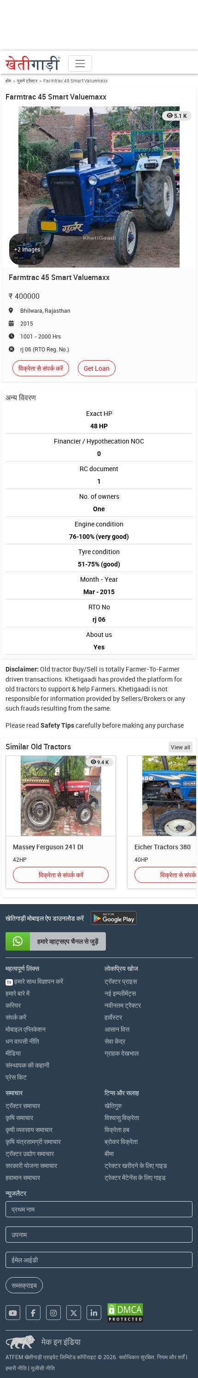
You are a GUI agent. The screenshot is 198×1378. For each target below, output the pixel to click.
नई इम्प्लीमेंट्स (120, 993)
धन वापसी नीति (22, 1041)
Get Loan (97, 368)
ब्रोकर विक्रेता (121, 1141)
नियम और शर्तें (171, 1356)
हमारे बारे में (17, 993)
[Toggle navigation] (80, 63)
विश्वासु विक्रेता (122, 1117)
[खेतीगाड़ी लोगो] (33, 63)
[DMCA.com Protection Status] (125, 1312)
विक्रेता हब (117, 1129)
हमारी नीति (16, 1368)
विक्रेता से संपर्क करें (40, 368)
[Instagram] (53, 1312)
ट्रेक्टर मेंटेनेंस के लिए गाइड (135, 1177)
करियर (13, 1005)
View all (180, 747)
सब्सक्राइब (24, 1285)
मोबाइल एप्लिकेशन (26, 1029)
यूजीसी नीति (43, 1368)
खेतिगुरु (113, 1105)
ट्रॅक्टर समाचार (23, 1105)
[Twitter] (73, 1312)
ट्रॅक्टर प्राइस (121, 981)
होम (8, 80)
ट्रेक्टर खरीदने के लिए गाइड (136, 1165)
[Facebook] (33, 1312)
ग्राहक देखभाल (122, 1053)
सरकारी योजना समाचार (31, 1165)
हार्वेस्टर (113, 1017)
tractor (61, 669)
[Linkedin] (94, 1312)
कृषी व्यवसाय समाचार (29, 1129)
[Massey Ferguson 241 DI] (61, 796)
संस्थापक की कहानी (27, 1065)
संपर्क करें (16, 1017)
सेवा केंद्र (115, 1041)
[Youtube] (13, 1312)
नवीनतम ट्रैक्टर (123, 1005)
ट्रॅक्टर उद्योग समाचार (30, 1153)
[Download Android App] (114, 918)
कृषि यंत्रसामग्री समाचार (33, 1141)
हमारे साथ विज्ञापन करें (35, 981)
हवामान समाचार (23, 1177)
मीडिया (13, 1053)
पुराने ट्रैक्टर (27, 80)
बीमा (109, 1153)
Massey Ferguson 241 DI (48, 846)
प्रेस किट (16, 1077)
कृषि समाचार (19, 1117)
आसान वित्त (117, 1029)
